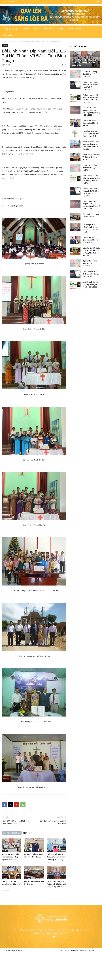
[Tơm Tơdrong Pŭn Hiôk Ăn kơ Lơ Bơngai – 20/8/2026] (75, 274)
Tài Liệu (69, 29)
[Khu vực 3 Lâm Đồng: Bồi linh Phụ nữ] (34, 872)
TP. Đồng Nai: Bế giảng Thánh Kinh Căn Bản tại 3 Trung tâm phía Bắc (56, 884)
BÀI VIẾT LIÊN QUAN (11, 833)
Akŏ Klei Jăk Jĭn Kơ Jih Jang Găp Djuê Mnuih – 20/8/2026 (90, 284)
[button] (97, 29)
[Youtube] (98, 2)
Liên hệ (91, 950)
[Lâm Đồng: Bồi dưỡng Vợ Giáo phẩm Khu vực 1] (11, 872)
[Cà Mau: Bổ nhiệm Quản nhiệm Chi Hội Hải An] (34, 845)
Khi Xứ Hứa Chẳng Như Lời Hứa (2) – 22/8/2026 (89, 74)
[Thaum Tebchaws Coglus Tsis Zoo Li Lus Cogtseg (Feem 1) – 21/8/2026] (75, 204)
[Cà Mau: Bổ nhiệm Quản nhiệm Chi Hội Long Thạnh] (75, 240)
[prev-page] (3, 892)
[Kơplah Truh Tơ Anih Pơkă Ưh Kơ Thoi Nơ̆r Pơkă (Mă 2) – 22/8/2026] (75, 85)
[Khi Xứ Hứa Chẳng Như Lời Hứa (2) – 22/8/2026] (75, 74)
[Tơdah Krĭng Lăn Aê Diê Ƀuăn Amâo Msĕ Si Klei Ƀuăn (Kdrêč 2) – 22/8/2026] (75, 98)
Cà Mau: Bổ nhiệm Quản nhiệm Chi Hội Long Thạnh (90, 239)
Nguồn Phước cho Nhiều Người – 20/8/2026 (89, 263)
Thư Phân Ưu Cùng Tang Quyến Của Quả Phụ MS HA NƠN (90, 133)
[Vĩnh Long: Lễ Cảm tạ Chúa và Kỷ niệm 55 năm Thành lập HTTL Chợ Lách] (56, 845)
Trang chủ (5, 42)
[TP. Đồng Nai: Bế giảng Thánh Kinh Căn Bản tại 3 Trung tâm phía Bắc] (56, 872)
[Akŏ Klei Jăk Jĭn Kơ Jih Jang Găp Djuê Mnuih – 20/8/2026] (75, 285)
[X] (10, 804)
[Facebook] (94, 2)
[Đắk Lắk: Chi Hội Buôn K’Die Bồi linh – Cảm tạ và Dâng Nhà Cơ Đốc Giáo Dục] (75, 251)
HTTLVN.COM (7, 35)
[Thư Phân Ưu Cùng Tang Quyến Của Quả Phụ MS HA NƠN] (75, 134)
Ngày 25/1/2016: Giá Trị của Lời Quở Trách (52, 822)
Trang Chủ (25, 29)
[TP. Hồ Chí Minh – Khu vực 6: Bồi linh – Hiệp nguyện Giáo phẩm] (11, 845)
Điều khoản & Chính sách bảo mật (73, 950)
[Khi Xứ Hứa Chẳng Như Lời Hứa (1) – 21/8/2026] (75, 168)
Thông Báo (47, 29)
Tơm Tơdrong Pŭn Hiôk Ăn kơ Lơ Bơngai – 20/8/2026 (90, 274)
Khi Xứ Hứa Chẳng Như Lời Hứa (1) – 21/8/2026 (89, 167)
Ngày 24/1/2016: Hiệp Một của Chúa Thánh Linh (15, 822)
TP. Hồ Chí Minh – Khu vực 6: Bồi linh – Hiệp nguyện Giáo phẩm (10, 857)
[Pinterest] (16, 804)
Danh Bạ (59, 29)
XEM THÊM (28, 833)
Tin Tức (36, 29)
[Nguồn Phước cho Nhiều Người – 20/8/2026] (75, 263)
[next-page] (7, 892)
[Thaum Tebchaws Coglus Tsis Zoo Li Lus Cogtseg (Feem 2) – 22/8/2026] (75, 110)
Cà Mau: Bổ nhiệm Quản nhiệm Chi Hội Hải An (90, 123)
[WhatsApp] (23, 804)
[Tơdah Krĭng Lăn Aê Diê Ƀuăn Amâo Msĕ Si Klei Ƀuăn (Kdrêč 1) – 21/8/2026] (75, 178)
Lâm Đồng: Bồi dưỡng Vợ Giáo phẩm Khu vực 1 (91, 157)
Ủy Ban (78, 29)
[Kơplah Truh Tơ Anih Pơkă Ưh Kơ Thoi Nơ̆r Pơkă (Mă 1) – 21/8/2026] (75, 191)
